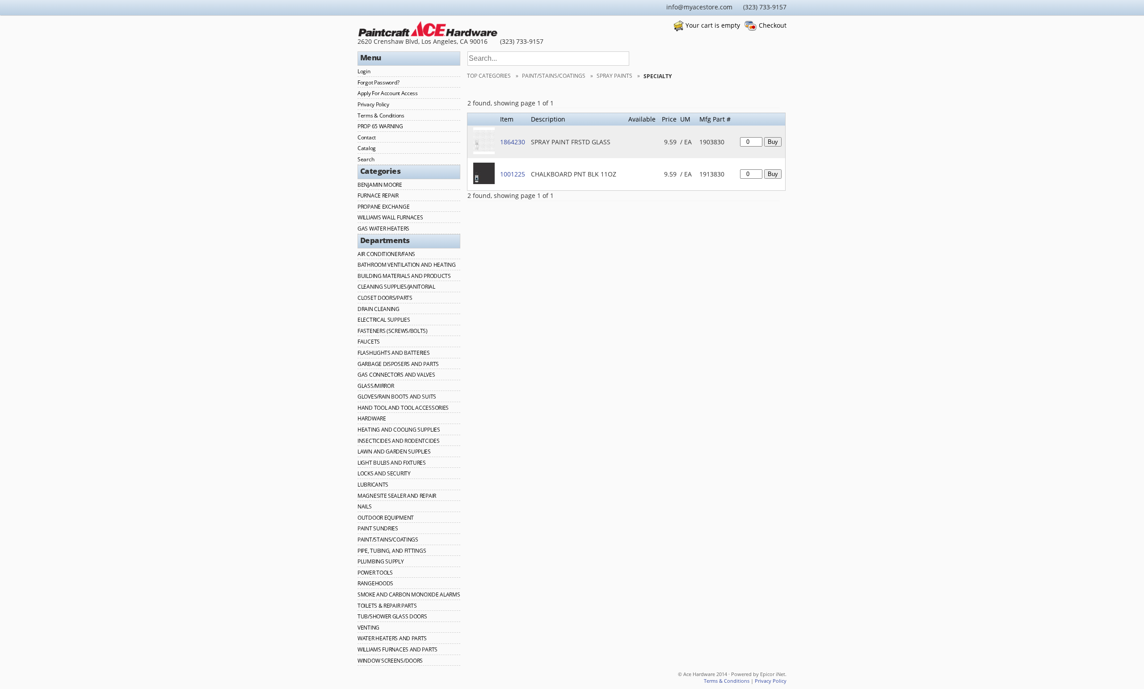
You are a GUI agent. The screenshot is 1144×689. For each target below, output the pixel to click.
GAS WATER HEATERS (383, 228)
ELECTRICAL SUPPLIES (384, 319)
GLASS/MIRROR (376, 386)
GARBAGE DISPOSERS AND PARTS (398, 364)
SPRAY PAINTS (615, 75)
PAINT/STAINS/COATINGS (388, 539)
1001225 (512, 174)
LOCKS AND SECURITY (384, 473)
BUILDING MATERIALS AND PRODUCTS (404, 276)
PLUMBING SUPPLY (381, 561)
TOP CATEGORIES (489, 75)
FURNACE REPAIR (378, 195)
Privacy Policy (373, 104)
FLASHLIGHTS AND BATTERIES (394, 353)
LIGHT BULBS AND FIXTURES (392, 462)
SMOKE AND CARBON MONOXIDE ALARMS (409, 594)
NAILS (365, 506)
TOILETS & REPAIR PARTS (387, 605)
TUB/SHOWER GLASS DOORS (392, 616)
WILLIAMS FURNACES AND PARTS (397, 649)
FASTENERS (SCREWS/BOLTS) (393, 331)
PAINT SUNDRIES (378, 528)
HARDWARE (372, 418)
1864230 (512, 142)
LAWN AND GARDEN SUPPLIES (394, 451)
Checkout (772, 25)
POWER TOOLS (375, 572)
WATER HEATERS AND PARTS (392, 638)
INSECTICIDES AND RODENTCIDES (399, 441)
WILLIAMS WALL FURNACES (390, 217)
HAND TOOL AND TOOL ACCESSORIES (403, 408)
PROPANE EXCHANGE (383, 206)
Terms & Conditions (381, 115)
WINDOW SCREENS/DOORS (390, 660)
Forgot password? (378, 82)
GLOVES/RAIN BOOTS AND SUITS (397, 396)
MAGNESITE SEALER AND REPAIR (397, 496)
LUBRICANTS (373, 484)
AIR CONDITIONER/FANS (386, 254)
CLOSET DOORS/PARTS (385, 298)
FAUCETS (369, 341)
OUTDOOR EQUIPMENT (386, 517)
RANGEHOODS (375, 583)
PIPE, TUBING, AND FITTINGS (392, 551)
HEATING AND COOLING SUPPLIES (399, 429)
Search (366, 159)
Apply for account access (388, 93)
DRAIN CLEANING (379, 309)
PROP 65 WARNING (380, 126)
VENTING (368, 627)
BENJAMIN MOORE (380, 185)
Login (364, 71)
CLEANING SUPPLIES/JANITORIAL (396, 286)
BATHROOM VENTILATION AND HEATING (406, 265)
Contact (367, 137)
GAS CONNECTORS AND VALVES (396, 374)
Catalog (367, 148)
